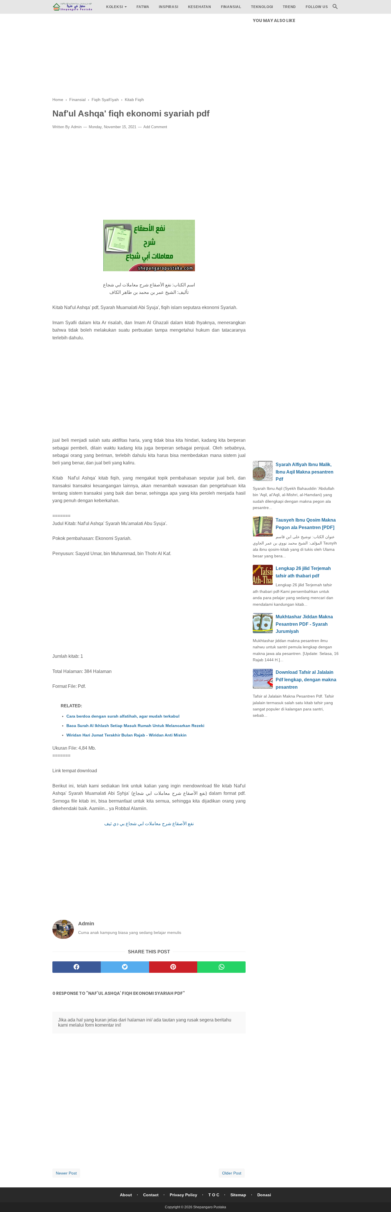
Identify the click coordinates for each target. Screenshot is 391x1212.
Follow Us (317, 7)
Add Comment (155, 127)
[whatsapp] (221, 967)
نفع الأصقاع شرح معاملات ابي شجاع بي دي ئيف (149, 823)
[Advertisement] (149, 57)
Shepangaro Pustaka (209, 1207)
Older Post (231, 1173)
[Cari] (335, 8)
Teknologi (262, 7)
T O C (213, 1195)
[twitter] (125, 967)
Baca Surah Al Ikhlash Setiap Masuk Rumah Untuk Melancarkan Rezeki (135, 725)
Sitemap (238, 1195)
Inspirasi (168, 7)
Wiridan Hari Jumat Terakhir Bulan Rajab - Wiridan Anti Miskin (126, 735)
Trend (289, 7)
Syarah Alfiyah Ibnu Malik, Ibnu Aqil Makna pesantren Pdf (304, 472)
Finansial (231, 7)
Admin (76, 127)
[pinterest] (173, 967)
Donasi (264, 1195)
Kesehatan (199, 7)
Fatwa (143, 7)
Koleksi (114, 7)
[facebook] (76, 967)
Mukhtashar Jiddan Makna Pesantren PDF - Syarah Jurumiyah (304, 624)
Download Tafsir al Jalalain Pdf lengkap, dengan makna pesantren (306, 679)
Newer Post (66, 1173)
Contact (151, 1195)
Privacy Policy (183, 1195)
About (126, 1195)
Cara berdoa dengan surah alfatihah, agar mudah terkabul (122, 716)
